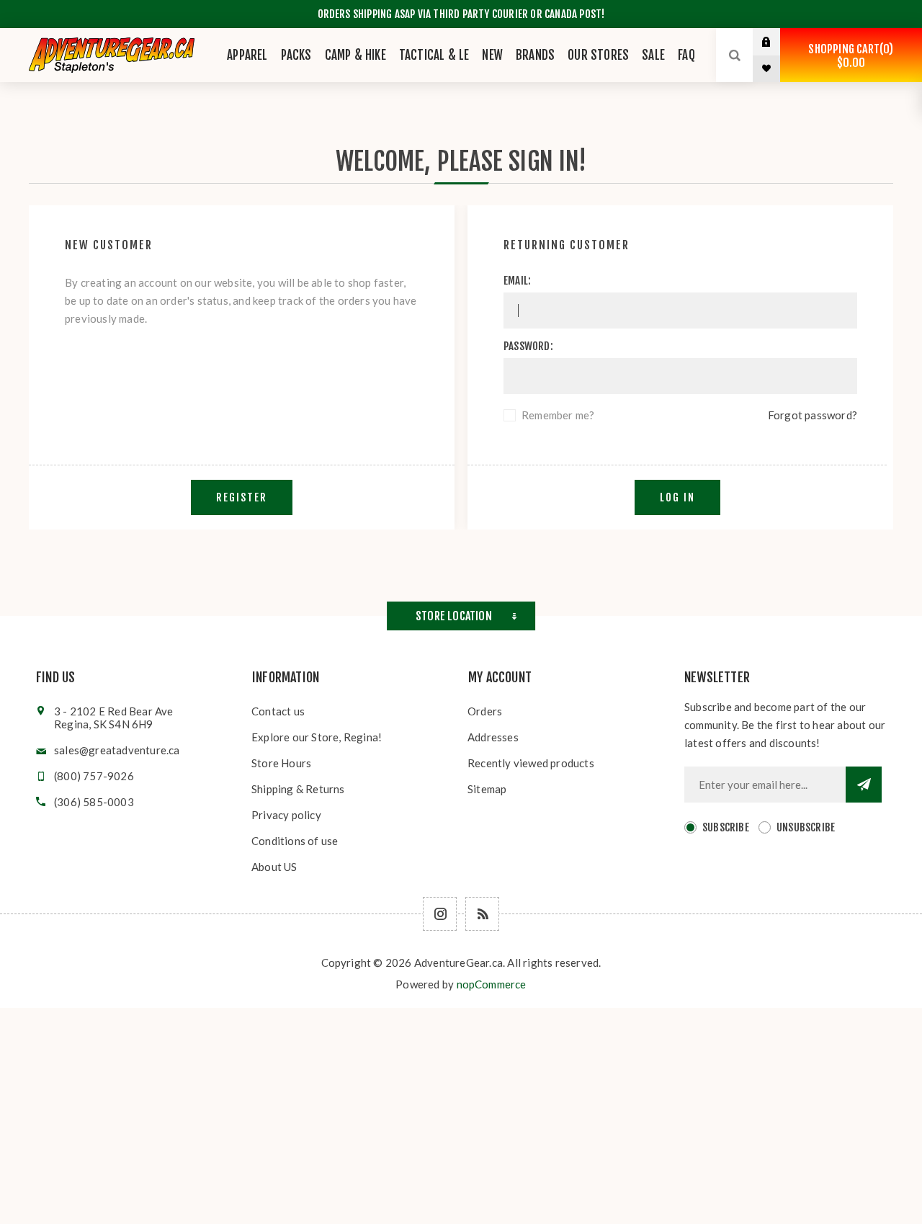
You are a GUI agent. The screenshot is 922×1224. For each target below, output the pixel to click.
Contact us (278, 711)
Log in (777, 41)
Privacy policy (286, 814)
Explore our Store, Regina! (316, 737)
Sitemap (486, 788)
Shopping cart (848, 56)
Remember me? (558, 414)
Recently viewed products (530, 762)
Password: (528, 346)
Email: (517, 280)
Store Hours (281, 762)
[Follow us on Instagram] (440, 914)
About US (274, 866)
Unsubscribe (805, 827)
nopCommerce (492, 984)
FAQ (686, 55)
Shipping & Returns (298, 788)
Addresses (493, 737)
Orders (484, 711)
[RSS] (482, 914)
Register (241, 497)
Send (864, 785)
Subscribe (725, 827)
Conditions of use (294, 840)
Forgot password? (812, 414)
